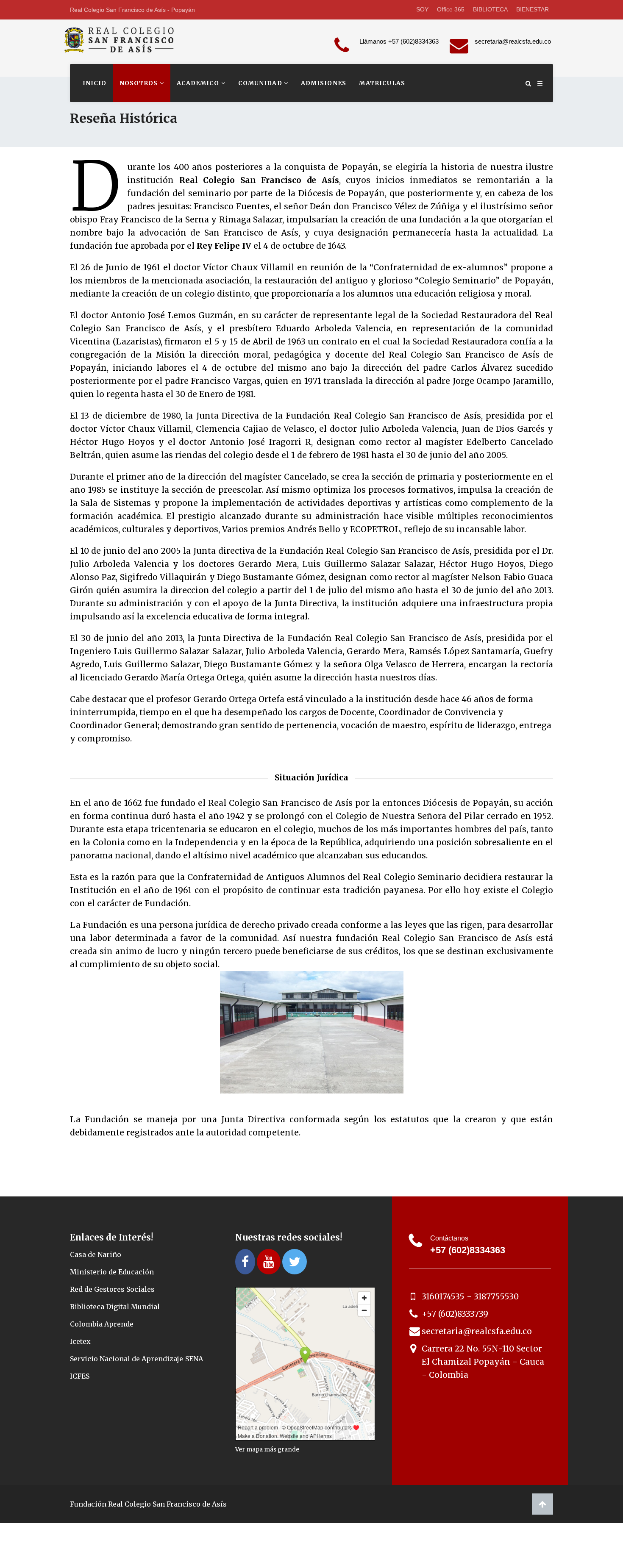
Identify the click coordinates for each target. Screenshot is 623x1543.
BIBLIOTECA (490, 9)
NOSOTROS (140, 83)
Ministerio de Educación (113, 1272)
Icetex (80, 1341)
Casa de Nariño (95, 1254)
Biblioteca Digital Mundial (115, 1306)
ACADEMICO (199, 83)
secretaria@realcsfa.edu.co (513, 41)
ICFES (79, 1376)
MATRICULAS (382, 83)
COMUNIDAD (261, 83)
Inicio (95, 83)
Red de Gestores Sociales (112, 1289)
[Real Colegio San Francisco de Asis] (124, 45)
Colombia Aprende (102, 1324)
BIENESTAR (532, 9)
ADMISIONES (323, 83)
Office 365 (450, 9)
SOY (422, 9)
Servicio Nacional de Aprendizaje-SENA (136, 1358)
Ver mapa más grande (267, 1449)
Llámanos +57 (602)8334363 (399, 41)
